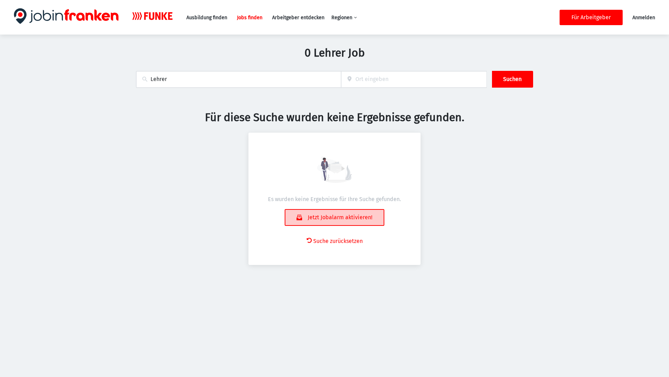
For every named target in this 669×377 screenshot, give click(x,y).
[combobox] (238, 79)
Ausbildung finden (206, 18)
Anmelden (643, 18)
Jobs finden (249, 18)
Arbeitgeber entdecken (298, 18)
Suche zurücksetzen (338, 241)
